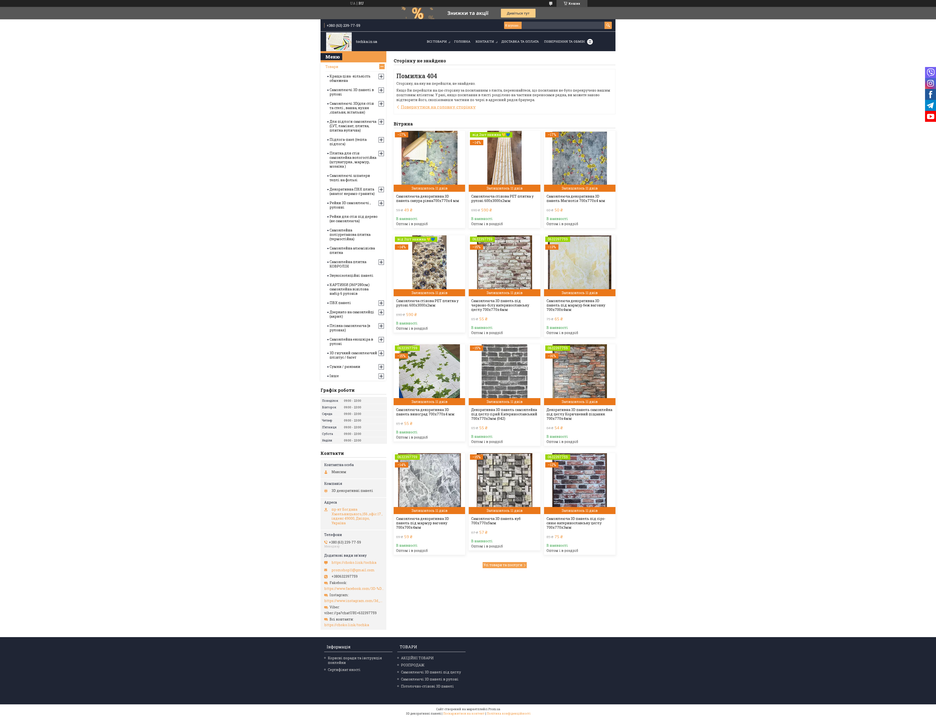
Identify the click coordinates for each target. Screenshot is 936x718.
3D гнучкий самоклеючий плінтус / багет (353, 355)
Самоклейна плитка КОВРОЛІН (348, 263)
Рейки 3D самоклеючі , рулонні (350, 205)
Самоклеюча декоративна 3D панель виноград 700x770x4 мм (425, 412)
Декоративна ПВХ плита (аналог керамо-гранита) (352, 191)
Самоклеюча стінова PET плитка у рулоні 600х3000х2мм (502, 198)
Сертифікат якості (344, 669)
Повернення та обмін (564, 41)
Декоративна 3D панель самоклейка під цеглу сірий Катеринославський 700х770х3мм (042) (504, 414)
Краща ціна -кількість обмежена (350, 78)
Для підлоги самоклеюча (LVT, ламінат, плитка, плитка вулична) (353, 126)
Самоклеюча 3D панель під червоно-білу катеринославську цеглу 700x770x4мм (500, 305)
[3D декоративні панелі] (339, 42)
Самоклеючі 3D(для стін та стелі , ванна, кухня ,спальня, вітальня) (352, 108)
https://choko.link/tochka (354, 562)
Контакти (485, 41)
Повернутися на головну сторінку (438, 107)
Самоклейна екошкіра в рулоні (351, 341)
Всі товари (437, 41)
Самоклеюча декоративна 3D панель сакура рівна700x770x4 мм (427, 198)
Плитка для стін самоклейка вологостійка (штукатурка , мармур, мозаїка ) (353, 160)
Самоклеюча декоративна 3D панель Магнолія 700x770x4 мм (575, 198)
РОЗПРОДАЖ (412, 665)
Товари (331, 66)
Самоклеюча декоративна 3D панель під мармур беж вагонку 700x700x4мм (575, 305)
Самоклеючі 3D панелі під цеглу (431, 672)
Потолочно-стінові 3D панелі (427, 686)
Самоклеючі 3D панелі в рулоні (352, 91)
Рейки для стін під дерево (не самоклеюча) (354, 218)
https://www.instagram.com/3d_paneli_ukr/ (354, 601)
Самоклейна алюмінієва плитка (352, 250)
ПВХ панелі (340, 302)
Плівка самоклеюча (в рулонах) (350, 327)
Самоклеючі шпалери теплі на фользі (350, 177)
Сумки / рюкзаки (345, 366)
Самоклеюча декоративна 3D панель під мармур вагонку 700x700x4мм (422, 523)
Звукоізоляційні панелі (351, 275)
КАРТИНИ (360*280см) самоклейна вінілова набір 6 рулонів (350, 289)
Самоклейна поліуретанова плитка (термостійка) (350, 234)
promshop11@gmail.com (353, 570)
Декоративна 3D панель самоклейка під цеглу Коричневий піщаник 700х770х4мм (579, 414)
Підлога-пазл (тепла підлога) (348, 141)
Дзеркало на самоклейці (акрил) (352, 314)
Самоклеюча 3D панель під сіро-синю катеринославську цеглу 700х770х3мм (575, 523)
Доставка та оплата (520, 41)
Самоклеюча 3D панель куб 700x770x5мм (496, 521)
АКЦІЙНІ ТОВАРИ (417, 658)
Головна (462, 41)
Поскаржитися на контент (464, 713)
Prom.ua (494, 709)
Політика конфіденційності (508, 713)
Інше (334, 375)
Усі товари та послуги (502, 565)
